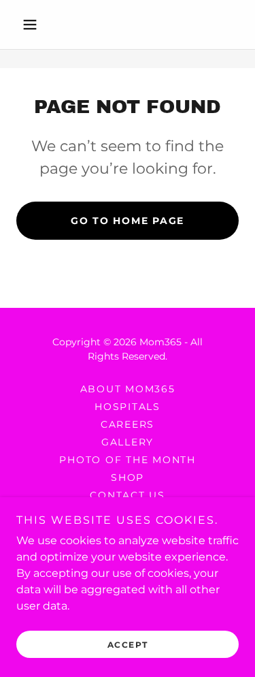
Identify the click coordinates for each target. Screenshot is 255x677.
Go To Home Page (127, 221)
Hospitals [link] (127, 406)
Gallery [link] (127, 442)
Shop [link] (127, 477)
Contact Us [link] (127, 495)
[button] (33, 24)
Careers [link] (127, 424)
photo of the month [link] (127, 460)
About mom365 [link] (127, 389)
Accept (127, 645)
